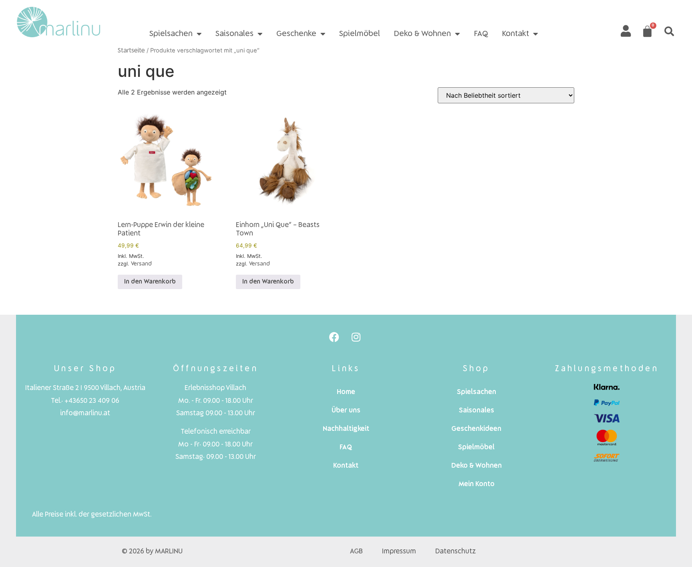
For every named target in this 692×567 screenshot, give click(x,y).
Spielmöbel (359, 34)
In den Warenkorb (150, 282)
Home (346, 392)
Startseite (131, 51)
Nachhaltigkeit (346, 429)
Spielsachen (171, 34)
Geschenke (296, 34)
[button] (669, 31)
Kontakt (515, 34)
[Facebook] (334, 337)
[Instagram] (356, 337)
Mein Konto (477, 484)
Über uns (346, 410)
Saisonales (234, 34)
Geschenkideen (476, 429)
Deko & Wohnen (422, 34)
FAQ (481, 34)
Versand (141, 264)
